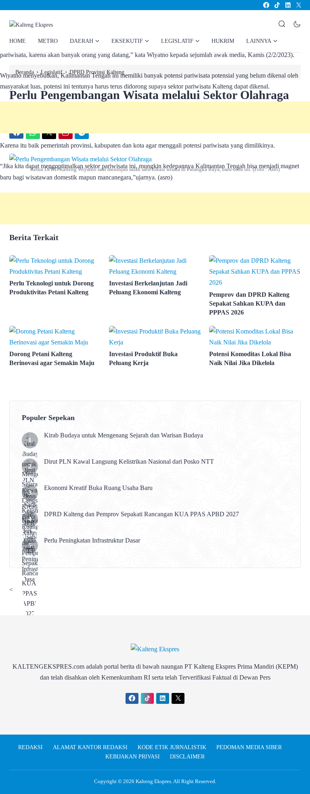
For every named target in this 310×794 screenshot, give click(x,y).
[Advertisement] (155, 117)
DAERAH (81, 41)
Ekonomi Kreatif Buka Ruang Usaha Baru (98, 487)
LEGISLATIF (177, 41)
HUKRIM (223, 41)
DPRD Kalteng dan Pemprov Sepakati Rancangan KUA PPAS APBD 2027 (141, 514)
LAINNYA (258, 41)
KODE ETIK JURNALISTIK (172, 747)
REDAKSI (30, 747)
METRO (48, 41)
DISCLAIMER (187, 757)
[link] (266, 5)
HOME (17, 41)
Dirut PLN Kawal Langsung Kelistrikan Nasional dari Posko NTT (129, 461)
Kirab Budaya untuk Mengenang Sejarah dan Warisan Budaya (123, 435)
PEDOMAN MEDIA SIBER (249, 747)
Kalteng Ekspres (153, 781)
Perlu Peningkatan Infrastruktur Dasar (93, 540)
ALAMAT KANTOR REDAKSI (90, 747)
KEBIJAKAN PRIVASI (132, 757)
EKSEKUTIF (127, 41)
